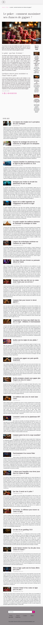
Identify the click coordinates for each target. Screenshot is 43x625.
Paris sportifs (11, 616)
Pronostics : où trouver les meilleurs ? (36, 81)
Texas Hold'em (18, 616)
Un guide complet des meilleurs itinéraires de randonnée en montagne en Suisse (26, 222)
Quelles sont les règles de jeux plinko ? (25, 340)
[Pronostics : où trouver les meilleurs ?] (36, 76)
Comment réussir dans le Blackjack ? (37, 101)
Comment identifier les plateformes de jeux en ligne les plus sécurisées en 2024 (26, 162)
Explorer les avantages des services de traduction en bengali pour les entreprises (26, 142)
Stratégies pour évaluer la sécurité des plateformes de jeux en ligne (25, 182)
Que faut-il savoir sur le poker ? (23, 491)
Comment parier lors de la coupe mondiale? (27, 435)
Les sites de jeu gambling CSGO (23, 529)
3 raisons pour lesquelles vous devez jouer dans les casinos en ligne (26, 472)
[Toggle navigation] (3, 2)
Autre (7, 7)
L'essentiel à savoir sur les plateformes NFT (26, 417)
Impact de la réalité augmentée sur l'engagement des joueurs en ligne (24, 202)
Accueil (3, 7)
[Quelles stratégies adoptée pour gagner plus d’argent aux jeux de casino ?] (36, 53)
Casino (25, 615)
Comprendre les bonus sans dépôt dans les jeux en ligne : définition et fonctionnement (26, 321)
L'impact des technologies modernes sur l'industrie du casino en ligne (25, 242)
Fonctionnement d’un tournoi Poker (24, 453)
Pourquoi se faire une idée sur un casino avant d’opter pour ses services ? (26, 281)
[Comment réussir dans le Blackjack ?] (36, 96)
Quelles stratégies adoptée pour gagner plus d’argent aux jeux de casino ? (37, 61)
